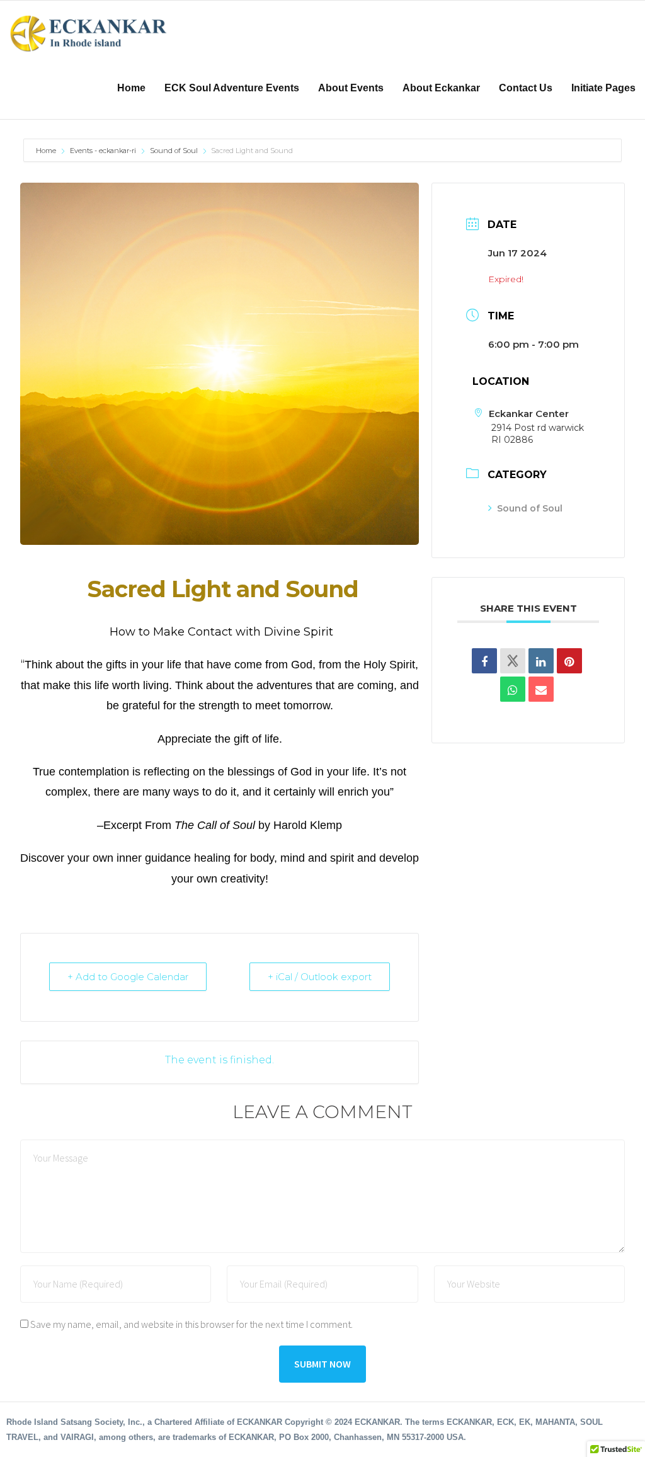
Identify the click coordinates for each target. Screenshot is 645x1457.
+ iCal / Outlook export (320, 977)
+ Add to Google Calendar (127, 977)
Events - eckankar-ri (103, 150)
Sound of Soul (174, 150)
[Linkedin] (541, 660)
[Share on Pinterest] (569, 660)
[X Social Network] (512, 660)
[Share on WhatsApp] (512, 689)
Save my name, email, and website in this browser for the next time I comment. (191, 1324)
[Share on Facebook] (484, 660)
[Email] (541, 689)
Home (47, 150)
